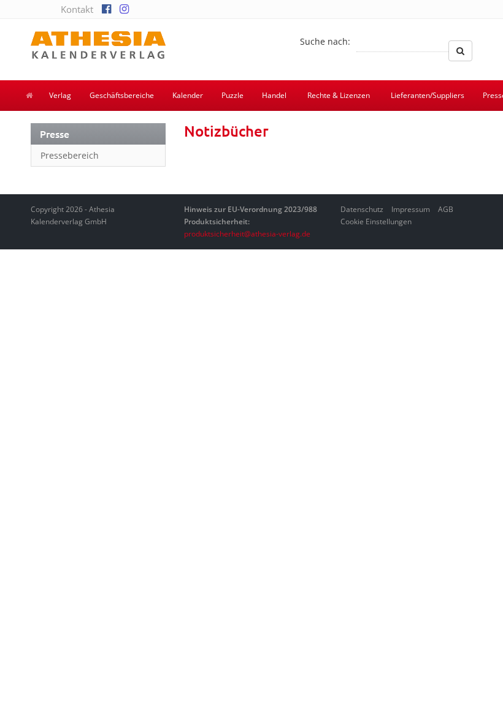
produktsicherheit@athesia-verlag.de (247, 234)
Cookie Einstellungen (376, 221)
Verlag (60, 95)
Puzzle (232, 95)
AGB (445, 209)
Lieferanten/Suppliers (427, 95)
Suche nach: (325, 41)
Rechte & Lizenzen (338, 95)
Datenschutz (361, 209)
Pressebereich (69, 155)
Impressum (410, 209)
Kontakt (77, 9)
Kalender (187, 95)
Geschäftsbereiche (122, 95)
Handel (274, 95)
